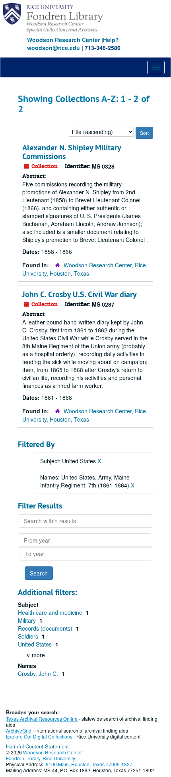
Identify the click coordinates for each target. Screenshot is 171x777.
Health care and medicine (51, 612)
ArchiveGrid (18, 730)
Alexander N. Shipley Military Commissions (71, 151)
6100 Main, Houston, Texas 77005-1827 (89, 764)
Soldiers (29, 636)
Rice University (59, 758)
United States (35, 644)
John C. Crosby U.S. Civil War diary (79, 294)
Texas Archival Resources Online (42, 718)
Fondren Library (23, 758)
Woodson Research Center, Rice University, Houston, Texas (84, 269)
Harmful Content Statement (37, 746)
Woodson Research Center (63, 40)
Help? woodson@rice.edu (73, 44)
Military (27, 620)
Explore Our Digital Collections (39, 736)
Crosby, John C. (39, 673)
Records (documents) (46, 628)
